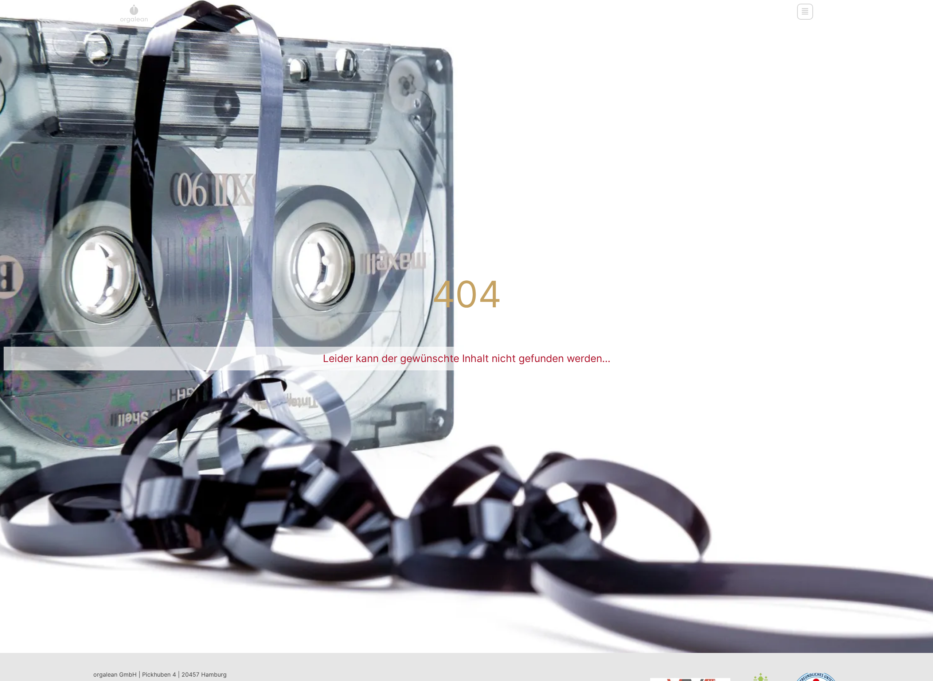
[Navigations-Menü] (805, 12)
